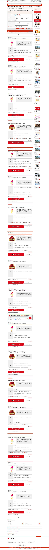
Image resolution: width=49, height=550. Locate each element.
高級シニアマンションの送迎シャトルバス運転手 (37, 168)
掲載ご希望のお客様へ (40, 0)
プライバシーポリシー (25, 547)
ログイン (39, 1)
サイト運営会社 (40, 547)
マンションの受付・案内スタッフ (37, 127)
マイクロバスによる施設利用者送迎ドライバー (37, 176)
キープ (29, 59)
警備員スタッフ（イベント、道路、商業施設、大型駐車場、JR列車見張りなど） (37, 84)
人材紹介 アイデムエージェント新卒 (21, 544)
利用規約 (18, 547)
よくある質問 (32, 0)
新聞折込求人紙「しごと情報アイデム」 (21, 542)
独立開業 (27, 18)
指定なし (16, 26)
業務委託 (22, 18)
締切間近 (21, 26)
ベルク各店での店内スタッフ (37, 66)
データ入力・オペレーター (18, 15)
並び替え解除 (28, 32)
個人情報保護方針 (32, 547)
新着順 (12, 32)
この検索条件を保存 (28, 28)
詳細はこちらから (37, 69)
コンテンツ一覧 (8, 534)
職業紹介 (17, 18)
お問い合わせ (16, 547)
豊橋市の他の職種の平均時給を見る (38, 525)
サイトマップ (35, 0)
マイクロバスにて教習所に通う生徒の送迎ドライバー (37, 93)
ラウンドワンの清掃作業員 (37, 110)
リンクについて (21, 547)
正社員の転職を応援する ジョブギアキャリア (22, 545)
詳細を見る (29, 84)
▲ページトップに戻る (38, 536)
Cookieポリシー (28, 547)
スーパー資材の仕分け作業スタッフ (37, 102)
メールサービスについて (36, 547)
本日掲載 (19, 26)
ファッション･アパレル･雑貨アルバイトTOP (12, 542)
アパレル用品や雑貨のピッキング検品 (37, 119)
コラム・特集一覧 (12, 534)
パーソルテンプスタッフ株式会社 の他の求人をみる (13, 61)
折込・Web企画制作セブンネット (31, 542)
